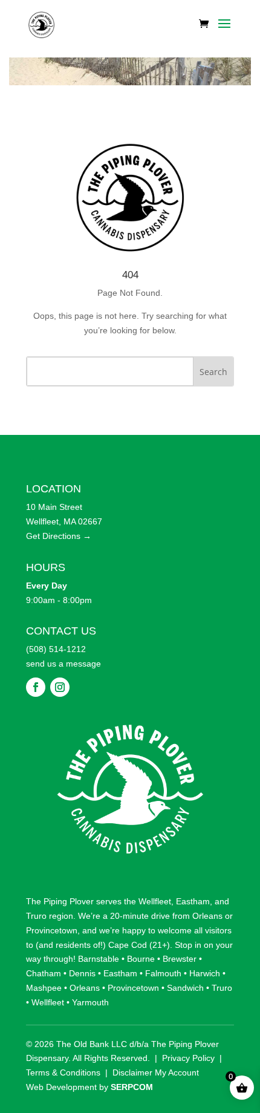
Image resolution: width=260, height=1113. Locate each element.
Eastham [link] (193, 901)
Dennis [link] (82, 973)
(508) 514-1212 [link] (56, 649)
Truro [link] (36, 916)
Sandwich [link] (185, 988)
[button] (224, 31)
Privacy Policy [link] (188, 1058)
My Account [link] (177, 1072)
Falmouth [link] (163, 973)
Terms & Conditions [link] (63, 1072)
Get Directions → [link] (58, 536)
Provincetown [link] (51, 930)
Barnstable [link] (98, 959)
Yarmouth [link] (90, 1002)
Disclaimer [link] (132, 1072)
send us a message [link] (63, 663)
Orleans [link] (207, 916)
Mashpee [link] (44, 988)
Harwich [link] (204, 973)
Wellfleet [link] (154, 901)
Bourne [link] (141, 959)
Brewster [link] (180, 959)
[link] (41, 23)
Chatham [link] (43, 973)
